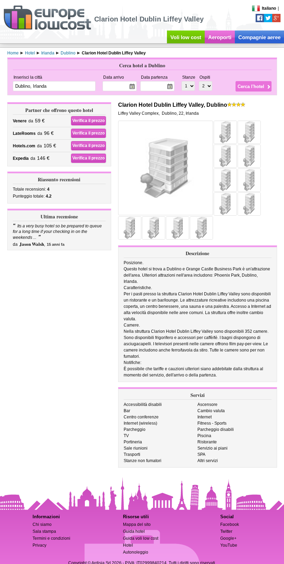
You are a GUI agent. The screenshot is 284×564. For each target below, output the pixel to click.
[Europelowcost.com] (47, 28)
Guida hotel (134, 531)
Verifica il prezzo (88, 120)
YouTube (228, 545)
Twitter (226, 531)
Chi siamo (42, 524)
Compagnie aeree (259, 37)
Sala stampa (44, 531)
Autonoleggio (135, 552)
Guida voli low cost (140, 538)
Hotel (128, 545)
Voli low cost (185, 37)
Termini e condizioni (51, 538)
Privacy (39, 545)
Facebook (229, 524)
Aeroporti (219, 37)
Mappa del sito (137, 524)
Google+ (228, 538)
